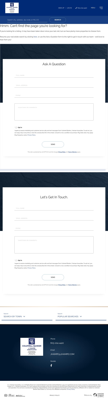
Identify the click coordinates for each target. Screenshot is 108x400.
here (35, 37)
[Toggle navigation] (97, 8)
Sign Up (61, 8)
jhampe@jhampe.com (62, 354)
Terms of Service (72, 152)
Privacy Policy (31, 135)
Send (53, 144)
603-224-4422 (82, 8)
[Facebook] (51, 365)
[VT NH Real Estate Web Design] (94, 395)
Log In (69, 8)
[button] (57, 19)
